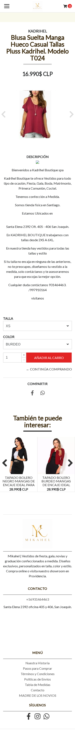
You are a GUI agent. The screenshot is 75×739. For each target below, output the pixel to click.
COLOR (8, 337)
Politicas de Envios (37, 679)
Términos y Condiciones (38, 674)
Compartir (38, 384)
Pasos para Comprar (37, 668)
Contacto (37, 690)
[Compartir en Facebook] (32, 393)
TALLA (8, 318)
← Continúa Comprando (49, 369)
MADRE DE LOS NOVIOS (37, 695)
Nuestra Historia (37, 663)
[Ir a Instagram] (37, 716)
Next (69, 463)
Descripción (37, 157)
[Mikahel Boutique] (37, 6)
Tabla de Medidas (37, 685)
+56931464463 (37, 599)
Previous (6, 463)
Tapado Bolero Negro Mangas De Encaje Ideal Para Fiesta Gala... (18, 483)
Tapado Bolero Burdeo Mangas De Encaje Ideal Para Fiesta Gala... (56, 483)
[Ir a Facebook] (28, 716)
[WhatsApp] (46, 716)
